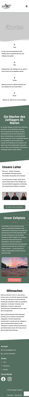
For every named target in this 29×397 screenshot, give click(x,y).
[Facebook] (3, 379)
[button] (26, 6)
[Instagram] (9, 379)
